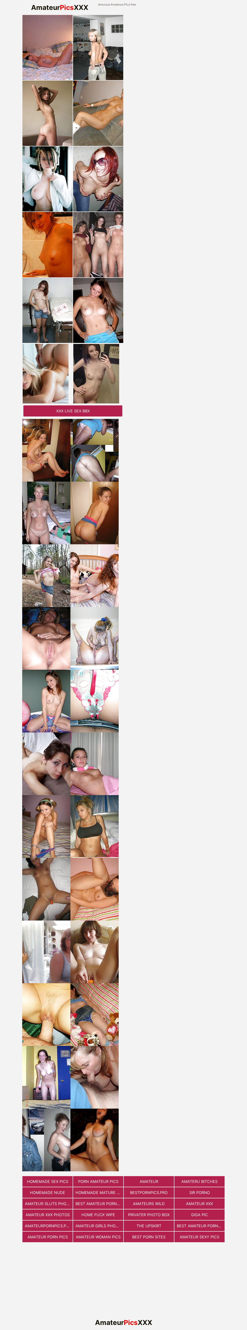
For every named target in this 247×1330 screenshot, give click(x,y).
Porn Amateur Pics (98, 1181)
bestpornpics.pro (149, 1192)
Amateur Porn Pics (47, 1237)
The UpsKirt (149, 1225)
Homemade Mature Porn (99, 1192)
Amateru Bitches (199, 1181)
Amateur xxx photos (48, 1214)
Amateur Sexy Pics (199, 1237)
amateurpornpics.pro (48, 1225)
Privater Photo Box (149, 1214)
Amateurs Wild (149, 1203)
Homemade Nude (47, 1192)
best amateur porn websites (99, 1203)
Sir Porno (199, 1192)
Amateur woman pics (98, 1237)
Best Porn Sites (148, 1237)
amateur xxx (199, 1203)
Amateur (149, 1181)
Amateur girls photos (99, 1225)
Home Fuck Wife (98, 1214)
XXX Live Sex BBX (73, 411)
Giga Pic (199, 1214)
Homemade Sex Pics (47, 1181)
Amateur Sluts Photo (48, 1203)
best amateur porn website (201, 1225)
